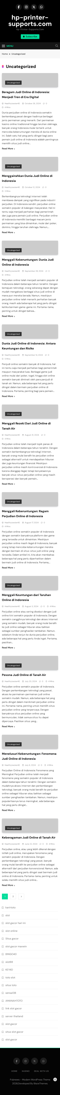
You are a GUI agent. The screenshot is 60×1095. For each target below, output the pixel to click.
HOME (14, 1071)
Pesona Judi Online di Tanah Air (24, 675)
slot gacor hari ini (15, 923)
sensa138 (10, 993)
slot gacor (11, 1024)
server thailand (14, 1016)
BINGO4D (11, 954)
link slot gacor (13, 1008)
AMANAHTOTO (14, 1000)
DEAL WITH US (41, 1071)
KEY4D (9, 969)
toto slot (10, 977)
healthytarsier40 (12, 103)
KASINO (26, 1071)
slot (7, 915)
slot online (11, 931)
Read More (7, 148)
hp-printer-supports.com (30, 20)
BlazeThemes (41, 1083)
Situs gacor (12, 938)
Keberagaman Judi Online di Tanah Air (28, 837)
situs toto (10, 985)
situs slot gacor (14, 1031)
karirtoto (10, 907)
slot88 (9, 962)
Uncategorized (13, 82)
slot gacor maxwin (16, 946)
